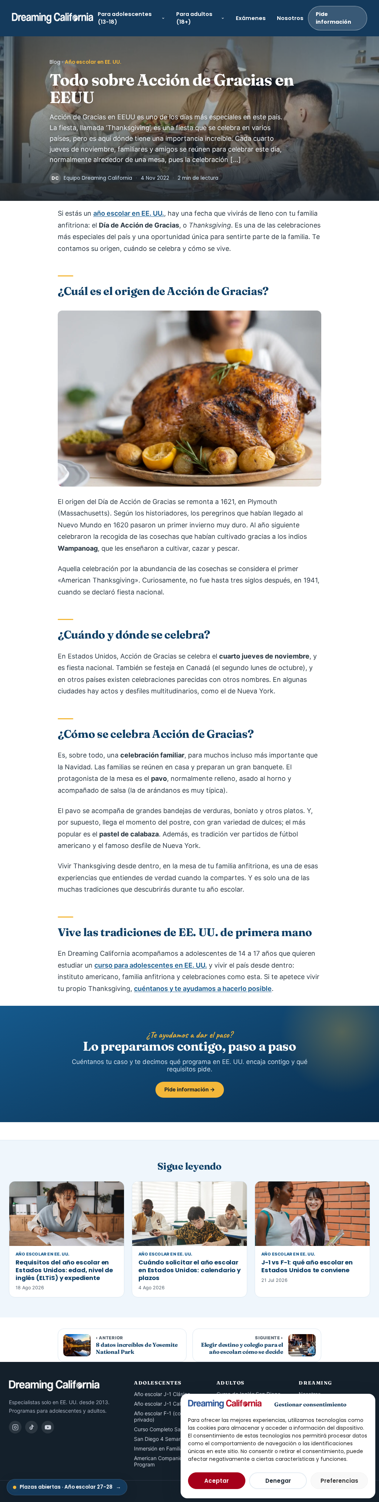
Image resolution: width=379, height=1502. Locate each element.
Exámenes (251, 18)
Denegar (278, 1481)
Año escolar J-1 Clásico (162, 1394)
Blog (55, 62)
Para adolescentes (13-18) (125, 18)
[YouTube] (47, 1427)
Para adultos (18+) (194, 18)
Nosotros (290, 18)
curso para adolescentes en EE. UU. (150, 965)
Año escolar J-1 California (164, 1403)
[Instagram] (15, 1427)
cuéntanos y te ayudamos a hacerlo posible (203, 988)
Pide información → (189, 1089)
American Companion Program (159, 1461)
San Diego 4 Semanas (160, 1439)
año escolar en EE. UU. (128, 213)
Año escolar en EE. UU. (93, 62)
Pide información (333, 18)
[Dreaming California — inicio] (52, 18)
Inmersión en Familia (158, 1448)
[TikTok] (31, 1427)
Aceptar (216, 1481)
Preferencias (339, 1481)
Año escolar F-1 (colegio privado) (163, 1416)
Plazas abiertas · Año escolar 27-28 (70, 1487)
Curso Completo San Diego (166, 1429)
